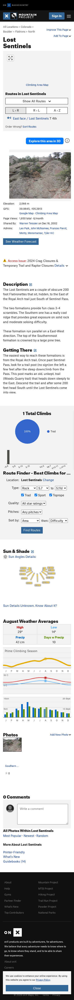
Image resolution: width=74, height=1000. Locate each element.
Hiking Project (46, 894)
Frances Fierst (58, 228)
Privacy (56, 994)
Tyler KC (49, 233)
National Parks (47, 912)
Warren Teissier (28, 223)
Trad (27, 495)
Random (42, 835)
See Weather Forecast (21, 241)
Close (37, 988)
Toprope (58, 495)
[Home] (21, 16)
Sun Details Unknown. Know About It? (30, 605)
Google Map (26, 213)
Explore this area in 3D (45, 141)
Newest (29, 835)
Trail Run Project (47, 900)
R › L (36, 110)
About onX (10, 961)
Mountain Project (48, 882)
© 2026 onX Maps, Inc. (26, 994)
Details (59, 265)
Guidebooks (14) (14, 861)
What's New (11, 856)
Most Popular (12, 835)
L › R (16, 110)
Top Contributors (14, 912)
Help (7, 888)
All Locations (10, 26)
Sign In (57, 16)
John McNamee (40, 228)
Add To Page (61, 35)
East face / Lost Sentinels (31, 118)
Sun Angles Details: (31, 571)
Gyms (7, 894)
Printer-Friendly (14, 852)
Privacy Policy (43, 980)
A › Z (57, 110)
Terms (45, 994)
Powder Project (47, 906)
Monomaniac (35, 233)
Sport (41, 495)
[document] (37, 982)
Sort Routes (29, 126)
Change (48, 480)
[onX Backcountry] (15, 5)
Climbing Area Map (37, 84)
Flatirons (20, 31)
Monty (23, 233)
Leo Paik (24, 228)
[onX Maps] (13, 935)
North (31, 31)
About (7, 882)
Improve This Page (57, 29)
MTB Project (45, 888)
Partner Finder (12, 900)
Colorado (26, 26)
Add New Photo (59, 734)
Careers (9, 967)
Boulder (7, 31)
